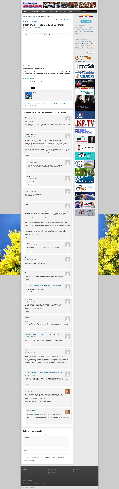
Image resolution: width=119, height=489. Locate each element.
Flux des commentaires (78, 473)
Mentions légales (51, 472)
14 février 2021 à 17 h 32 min (32, 244)
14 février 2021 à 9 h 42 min (30, 118)
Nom (26, 454)
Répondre (27, 128)
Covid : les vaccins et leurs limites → (62, 20)
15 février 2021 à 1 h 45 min (30, 286)
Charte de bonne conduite (53, 470)
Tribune (50, 11)
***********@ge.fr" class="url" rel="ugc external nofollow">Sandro (41, 335)
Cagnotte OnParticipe (86, 21)
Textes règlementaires (34, 11)
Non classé (25, 478)
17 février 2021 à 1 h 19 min (30, 301)
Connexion (75, 469)
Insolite (56, 11)
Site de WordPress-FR (77, 476)
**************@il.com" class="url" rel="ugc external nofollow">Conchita (42, 285)
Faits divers (44, 11)
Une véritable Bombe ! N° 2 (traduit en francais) (34, 81)
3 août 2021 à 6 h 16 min (32, 411)
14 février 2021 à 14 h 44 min (30, 191)
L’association (62, 11)
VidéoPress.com (31, 65)
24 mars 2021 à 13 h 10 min (30, 352)
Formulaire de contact (52, 473)
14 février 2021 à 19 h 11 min (30, 259)
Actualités (25, 11)
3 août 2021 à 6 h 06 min (29, 391)
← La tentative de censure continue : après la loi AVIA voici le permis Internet (34, 20)
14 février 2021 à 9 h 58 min (30, 136)
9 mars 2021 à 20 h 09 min (30, 336)
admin (39, 92)
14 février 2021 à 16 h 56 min (30, 206)
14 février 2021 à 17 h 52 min (32, 178)
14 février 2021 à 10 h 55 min (32, 162)
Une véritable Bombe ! (29, 78)
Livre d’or (70, 11)
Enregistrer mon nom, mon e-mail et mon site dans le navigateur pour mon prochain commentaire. (44, 457)
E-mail (26, 450)
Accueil (30, 16)
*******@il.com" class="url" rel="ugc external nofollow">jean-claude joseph (44, 372)
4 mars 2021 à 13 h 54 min (30, 318)
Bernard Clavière (29, 390)
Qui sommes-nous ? (52, 469)
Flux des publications (77, 471)
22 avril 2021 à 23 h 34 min (30, 375)
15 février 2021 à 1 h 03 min (30, 273)
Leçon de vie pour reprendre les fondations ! (83, 27)
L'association (25, 476)
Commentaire (26, 438)
